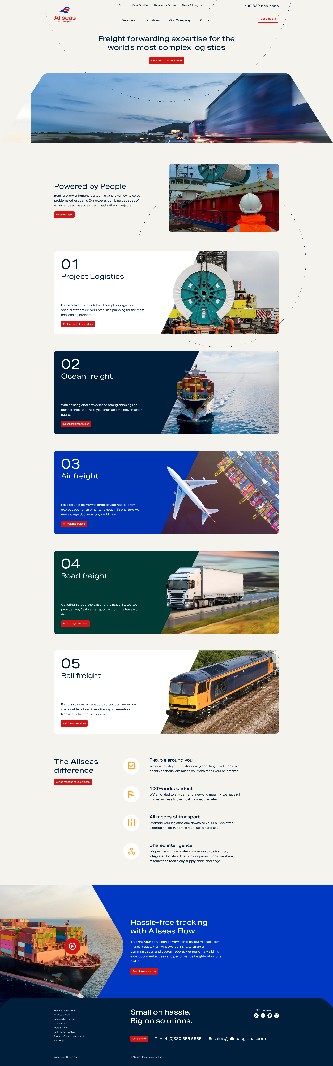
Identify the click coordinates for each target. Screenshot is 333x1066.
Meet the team (64, 214)
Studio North (73, 1057)
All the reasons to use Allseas (73, 782)
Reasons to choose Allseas (166, 60)
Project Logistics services (78, 324)
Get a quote (268, 18)
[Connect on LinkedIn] (263, 1015)
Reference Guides (165, 5)
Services (128, 20)
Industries (152, 20)
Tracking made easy (144, 971)
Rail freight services (74, 723)
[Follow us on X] (256, 1015)
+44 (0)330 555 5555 (178, 1038)
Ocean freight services (76, 424)
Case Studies (140, 5)
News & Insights (192, 5)
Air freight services (74, 523)
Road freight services (75, 623)
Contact (206, 20)
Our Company (180, 20)
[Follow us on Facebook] (269, 1015)
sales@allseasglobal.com (237, 1038)
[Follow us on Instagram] (276, 1015)
